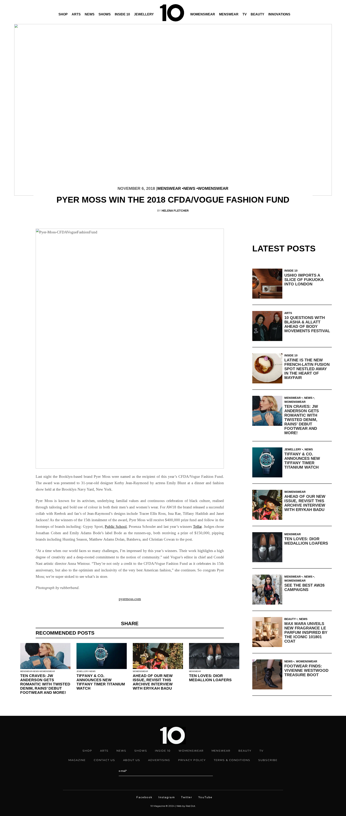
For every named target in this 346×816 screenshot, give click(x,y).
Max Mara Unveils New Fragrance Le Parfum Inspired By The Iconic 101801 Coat (305, 632)
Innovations (279, 14)
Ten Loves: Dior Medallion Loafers (210, 678)
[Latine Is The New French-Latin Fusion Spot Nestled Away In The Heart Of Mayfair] (268, 368)
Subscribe (268, 760)
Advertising (159, 760)
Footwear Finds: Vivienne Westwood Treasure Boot (306, 670)
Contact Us (104, 760)
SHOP (87, 750)
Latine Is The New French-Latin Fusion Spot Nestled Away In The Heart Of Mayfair (307, 369)
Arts (76, 14)
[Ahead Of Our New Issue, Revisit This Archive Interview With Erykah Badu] (268, 505)
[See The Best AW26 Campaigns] (268, 590)
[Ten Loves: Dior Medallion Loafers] (268, 547)
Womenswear (202, 14)
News (90, 14)
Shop (63, 14)
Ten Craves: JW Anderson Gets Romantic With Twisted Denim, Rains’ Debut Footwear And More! (45, 684)
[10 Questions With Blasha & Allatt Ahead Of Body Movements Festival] (268, 326)
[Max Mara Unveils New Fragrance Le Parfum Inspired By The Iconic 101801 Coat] (268, 632)
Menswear (228, 14)
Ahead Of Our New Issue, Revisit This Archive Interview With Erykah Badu (153, 682)
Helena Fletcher (175, 210)
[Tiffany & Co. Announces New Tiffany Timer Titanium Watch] (268, 462)
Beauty (257, 14)
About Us (131, 760)
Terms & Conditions (232, 760)
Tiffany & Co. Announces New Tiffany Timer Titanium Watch (100, 682)
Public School (116, 526)
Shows (105, 14)
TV (244, 14)
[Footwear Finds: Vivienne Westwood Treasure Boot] (268, 674)
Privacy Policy (192, 760)
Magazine (77, 760)
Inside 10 (122, 14)
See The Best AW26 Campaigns (304, 587)
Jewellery (144, 14)
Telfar (197, 526)
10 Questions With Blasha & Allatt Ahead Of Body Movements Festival (307, 324)
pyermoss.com (130, 599)
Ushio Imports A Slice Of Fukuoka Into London (303, 279)
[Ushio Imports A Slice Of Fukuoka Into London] (268, 284)
